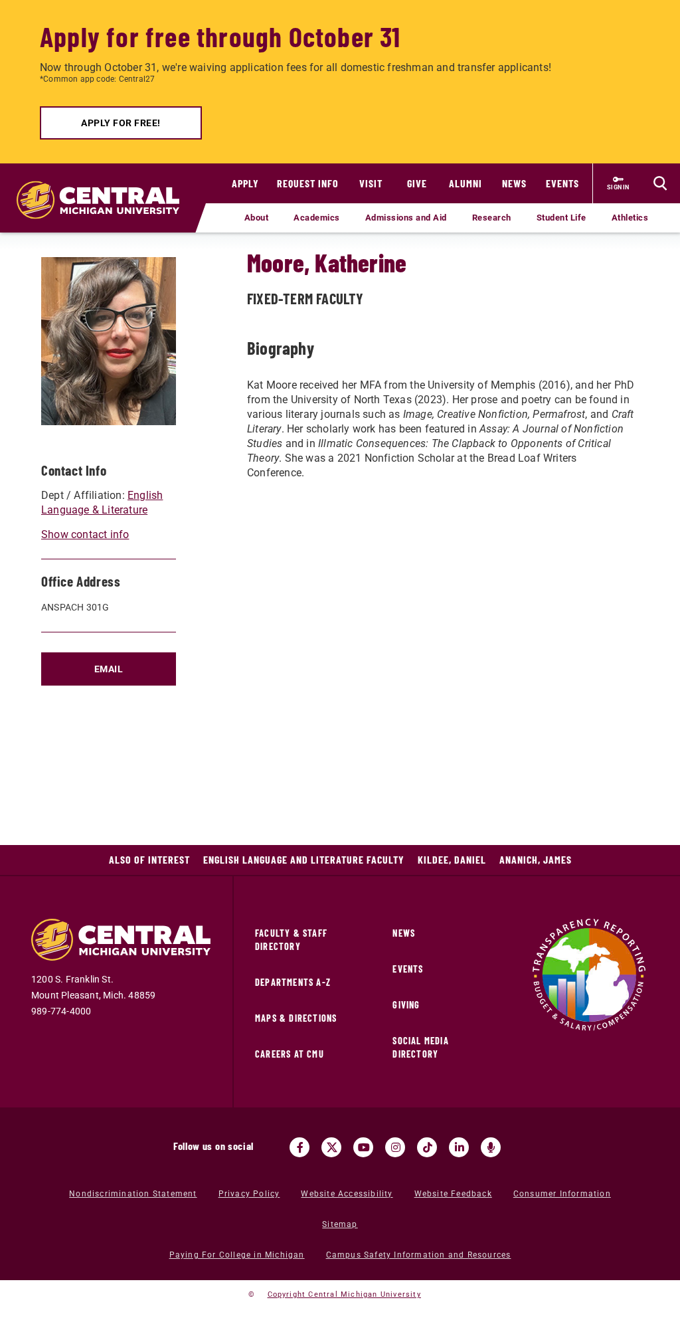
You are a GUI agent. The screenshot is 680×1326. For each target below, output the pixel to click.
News (514, 183)
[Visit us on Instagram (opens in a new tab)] (395, 1147)
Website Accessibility (346, 1193)
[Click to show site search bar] (660, 183)
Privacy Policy (249, 1193)
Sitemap (339, 1224)
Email (109, 669)
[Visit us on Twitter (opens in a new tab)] (331, 1147)
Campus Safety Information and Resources (418, 1255)
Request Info (308, 183)
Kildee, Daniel (452, 859)
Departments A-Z (293, 982)
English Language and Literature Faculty (303, 859)
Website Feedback (453, 1193)
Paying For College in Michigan (237, 1255)
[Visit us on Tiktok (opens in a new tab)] (427, 1147)
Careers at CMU (289, 1054)
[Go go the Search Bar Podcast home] (490, 1147)
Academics (317, 218)
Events (562, 183)
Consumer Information (562, 1193)
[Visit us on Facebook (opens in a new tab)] (299, 1147)
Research (491, 218)
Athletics (630, 218)
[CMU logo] (103, 186)
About (256, 218)
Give (417, 183)
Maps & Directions (296, 1018)
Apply (245, 183)
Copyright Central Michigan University (344, 1294)
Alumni (465, 183)
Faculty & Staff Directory (291, 939)
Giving (406, 1004)
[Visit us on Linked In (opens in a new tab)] (458, 1147)
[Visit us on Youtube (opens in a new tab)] (363, 1147)
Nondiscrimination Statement (133, 1193)
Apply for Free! (121, 123)
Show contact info (85, 534)
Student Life (561, 218)
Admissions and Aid (406, 218)
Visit (370, 183)
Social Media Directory (420, 1047)
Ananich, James (535, 859)
